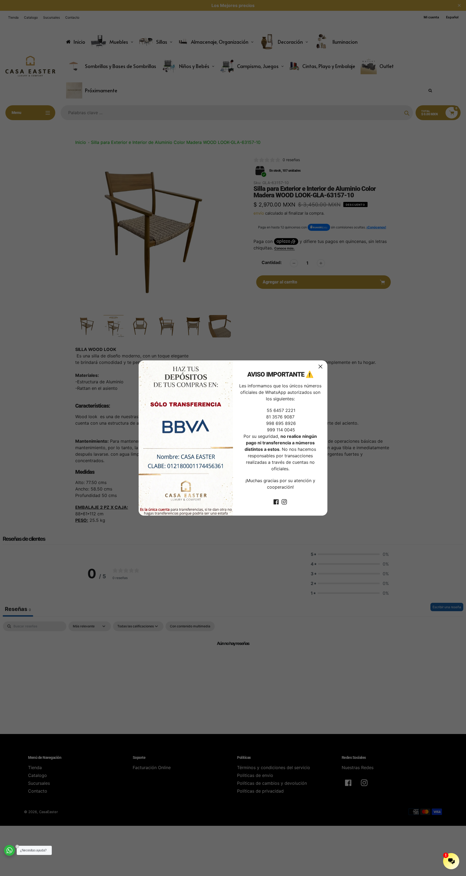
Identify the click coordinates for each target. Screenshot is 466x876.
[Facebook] (276, 501)
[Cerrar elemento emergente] (320, 366)
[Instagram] (284, 501)
